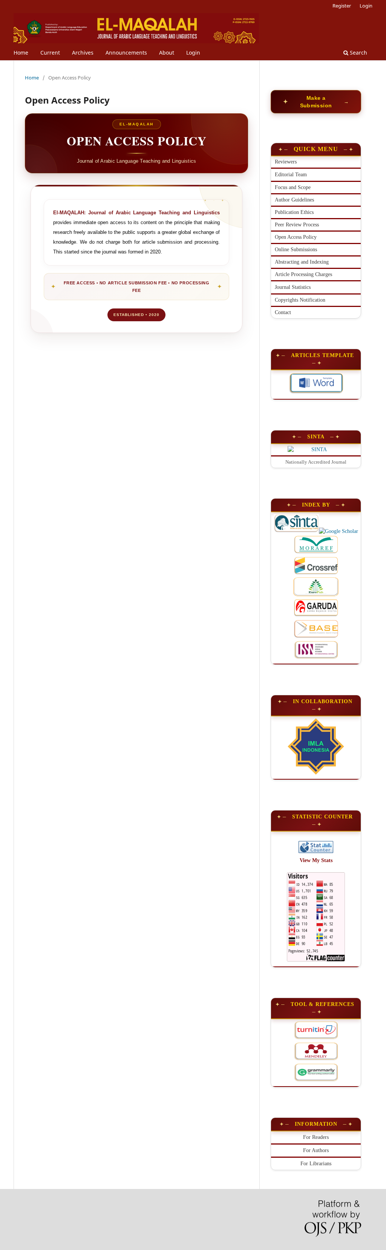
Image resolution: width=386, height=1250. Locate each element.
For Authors (316, 1150)
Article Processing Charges (303, 274)
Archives (82, 52)
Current (50, 52)
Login (193, 52)
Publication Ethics (294, 212)
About (166, 52)
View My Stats (316, 860)
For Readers (316, 1137)
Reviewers (286, 162)
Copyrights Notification (300, 300)
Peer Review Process (297, 224)
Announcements (126, 52)
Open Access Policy (296, 237)
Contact (283, 312)
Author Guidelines (294, 200)
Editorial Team (291, 174)
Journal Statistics (293, 287)
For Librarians (315, 1163)
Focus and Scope (293, 187)
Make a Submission (316, 101)
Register (341, 5)
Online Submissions (296, 249)
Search (357, 52)
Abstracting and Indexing (302, 262)
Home (21, 52)
